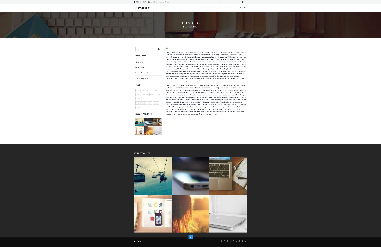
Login (245, 2)
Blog (234, 8)
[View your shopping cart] (245, 8)
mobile (138, 99)
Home (185, 27)
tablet (144, 103)
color (138, 90)
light (158, 94)
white (138, 107)
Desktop (154, 90)
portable (152, 99)
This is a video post (141, 78)
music (145, 99)
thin (150, 103)
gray (137, 94)
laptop (152, 94)
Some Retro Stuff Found (143, 73)
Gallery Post (139, 67)
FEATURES (227, 8)
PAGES (205, 8)
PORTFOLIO (218, 8)
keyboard (145, 94)
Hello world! (139, 62)
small (138, 103)
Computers (145, 90)
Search (137, 46)
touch (156, 103)
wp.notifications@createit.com (159, 2)
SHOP (211, 8)
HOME (200, 8)
